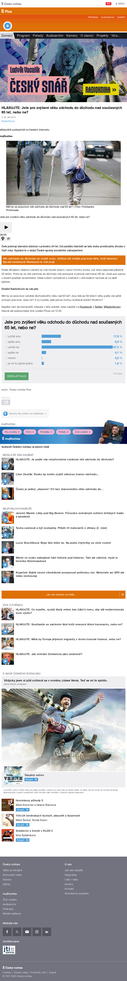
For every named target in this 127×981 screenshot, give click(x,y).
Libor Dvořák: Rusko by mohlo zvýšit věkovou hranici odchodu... (57, 474)
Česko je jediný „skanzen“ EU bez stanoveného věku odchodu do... (59, 489)
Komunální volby (12, 874)
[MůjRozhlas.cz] (6, 136)
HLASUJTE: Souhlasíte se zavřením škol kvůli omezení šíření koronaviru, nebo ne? (69, 624)
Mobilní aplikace (12, 913)
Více (116, 35)
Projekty (102, 35)
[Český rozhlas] (11, 3)
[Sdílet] (8, 239)
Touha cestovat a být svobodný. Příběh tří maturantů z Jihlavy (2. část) (61, 527)
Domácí (7, 35)
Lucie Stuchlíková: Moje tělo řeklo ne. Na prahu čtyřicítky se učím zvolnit (63, 542)
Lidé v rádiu (71, 879)
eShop (6, 884)
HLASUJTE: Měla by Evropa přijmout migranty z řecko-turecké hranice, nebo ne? (68, 639)
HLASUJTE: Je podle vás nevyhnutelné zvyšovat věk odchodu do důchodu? (65, 459)
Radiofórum (8, 121)
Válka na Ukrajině (12, 870)
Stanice (7, 879)
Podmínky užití (38, 972)
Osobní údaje (21, 972)
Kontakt (69, 888)
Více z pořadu (13, 605)
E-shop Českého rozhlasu (22, 673)
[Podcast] (3, 239)
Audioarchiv (107, 17)
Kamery (121, 17)
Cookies (7, 972)
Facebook (86, 306)
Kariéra (69, 884)
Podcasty (8, 909)
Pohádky (45, 431)
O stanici (87, 35)
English (52, 972)
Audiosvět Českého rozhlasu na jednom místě (25, 447)
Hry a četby (11, 431)
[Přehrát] (6, 227)
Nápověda (71, 874)
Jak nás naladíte (74, 870)
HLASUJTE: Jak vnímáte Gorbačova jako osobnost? (49, 654)
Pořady (38, 35)
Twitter (99, 306)
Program (93, 17)
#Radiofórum (112, 306)
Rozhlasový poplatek (77, 893)
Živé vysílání (81, 431)
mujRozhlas (8, 424)
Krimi (28, 431)
